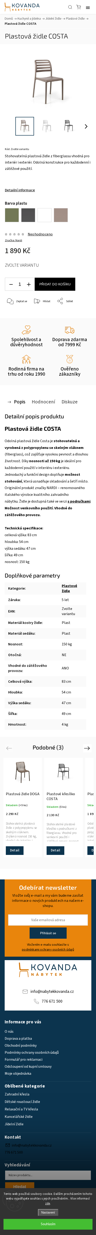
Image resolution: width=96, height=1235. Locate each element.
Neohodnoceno (40, 234)
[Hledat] (70, 6)
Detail (14, 850)
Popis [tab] (19, 402)
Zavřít (81, 313)
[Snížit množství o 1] (11, 284)
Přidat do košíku (55, 284)
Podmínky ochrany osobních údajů (32, 1052)
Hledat (19, 1186)
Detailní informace (20, 190)
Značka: (13, 240)
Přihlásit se (48, 933)
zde (47, 1203)
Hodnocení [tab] (43, 402)
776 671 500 (52, 1001)
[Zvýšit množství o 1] (28, 284)
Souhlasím (48, 1224)
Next (88, 748)
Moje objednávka (18, 1073)
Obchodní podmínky (21, 1045)
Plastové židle (69, 588)
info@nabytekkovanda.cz (52, 991)
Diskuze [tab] (70, 402)
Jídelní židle (14, 1124)
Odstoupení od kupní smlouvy (28, 1066)
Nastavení (48, 1212)
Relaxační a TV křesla (21, 1109)
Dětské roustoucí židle (22, 1101)
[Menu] (88, 7)
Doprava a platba (18, 1038)
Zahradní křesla (17, 1094)
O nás (9, 1031)
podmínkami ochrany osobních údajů (48, 949)
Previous (9, 748)
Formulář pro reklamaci (23, 1059)
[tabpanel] (22, 807)
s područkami (79, 501)
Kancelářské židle (19, 1116)
